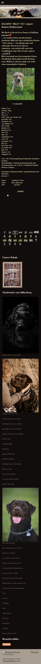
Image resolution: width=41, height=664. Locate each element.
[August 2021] (10, 236)
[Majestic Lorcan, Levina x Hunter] (20, 325)
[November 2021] (4, 232)
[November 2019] (36, 240)
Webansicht (34, 652)
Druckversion (9, 652)
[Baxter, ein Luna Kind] (20, 515)
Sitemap (17, 652)
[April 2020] (4, 240)
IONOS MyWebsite (9, 661)
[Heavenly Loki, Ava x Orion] (20, 385)
